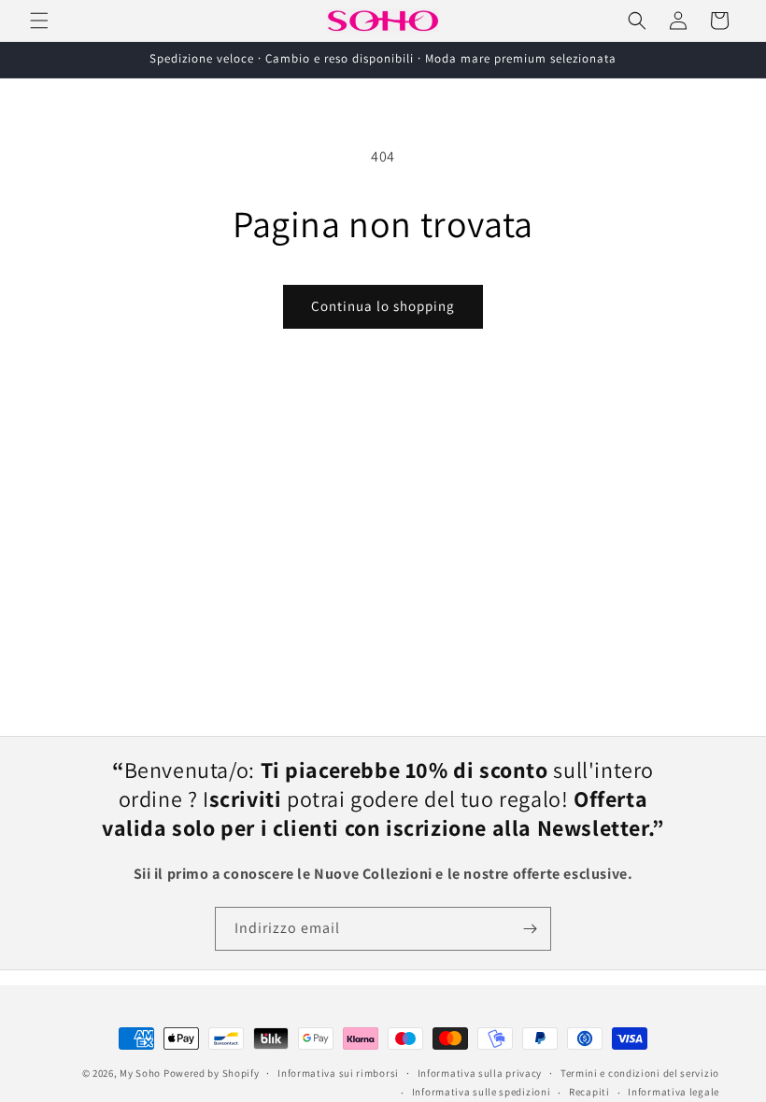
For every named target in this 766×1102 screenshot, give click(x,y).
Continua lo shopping (383, 306)
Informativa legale (673, 1091)
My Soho (140, 1073)
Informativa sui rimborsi (338, 1073)
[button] (39, 20)
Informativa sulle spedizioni (481, 1091)
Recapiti (589, 1091)
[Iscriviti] (529, 929)
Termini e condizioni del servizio (639, 1073)
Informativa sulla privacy (480, 1073)
